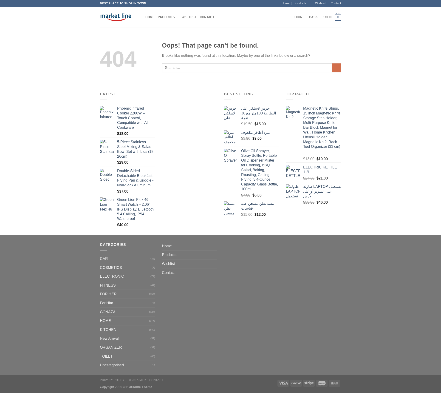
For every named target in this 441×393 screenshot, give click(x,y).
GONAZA (108, 312)
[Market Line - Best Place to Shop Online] (116, 17)
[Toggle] (215, 255)
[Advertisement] (189, 160)
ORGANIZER (111, 347)
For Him (106, 303)
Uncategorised (112, 365)
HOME (105, 321)
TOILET (106, 356)
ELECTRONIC (112, 276)
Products (300, 3)
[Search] (140, 17)
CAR (104, 259)
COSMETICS (111, 268)
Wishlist (320, 3)
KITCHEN (108, 330)
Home (285, 3)
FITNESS (108, 285)
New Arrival (109, 338)
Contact (336, 3)
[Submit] (336, 67)
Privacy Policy (112, 380)
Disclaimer (137, 380)
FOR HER (108, 294)
